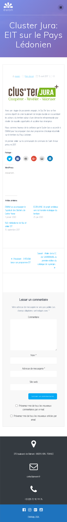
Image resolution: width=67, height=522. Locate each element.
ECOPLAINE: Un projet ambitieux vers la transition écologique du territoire (46, 210)
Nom (33, 355)
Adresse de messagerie (33, 368)
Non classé (29, 76)
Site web (34, 381)
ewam (17, 76)
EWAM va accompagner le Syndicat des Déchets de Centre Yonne (15, 210)
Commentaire (33, 317)
